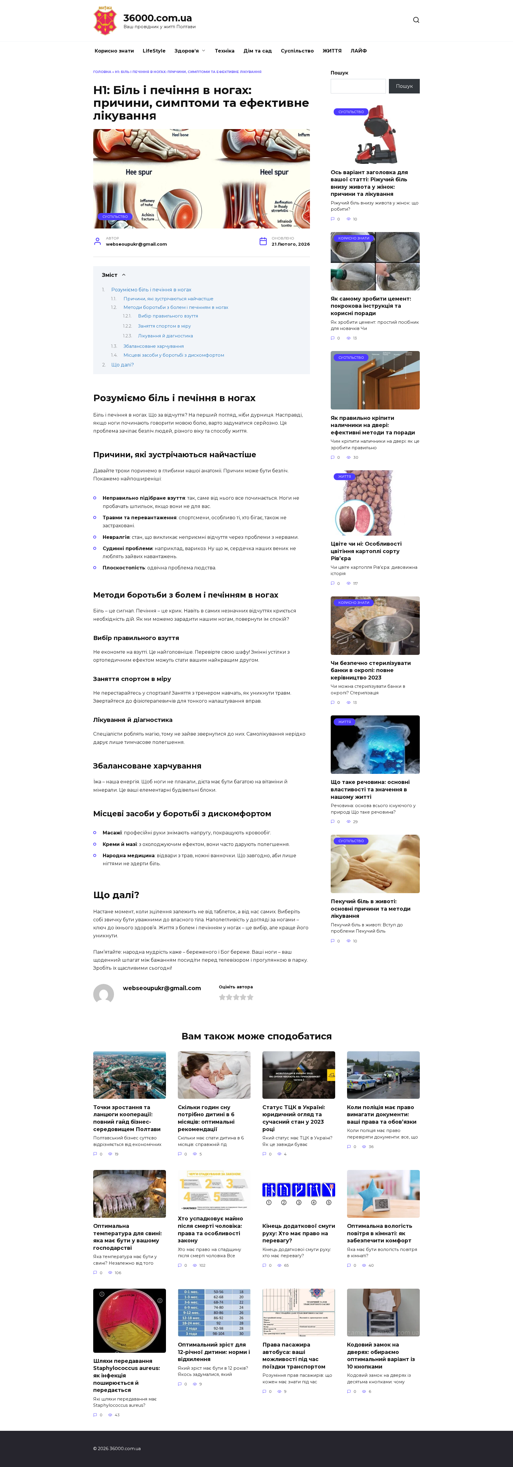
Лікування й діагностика (165, 336)
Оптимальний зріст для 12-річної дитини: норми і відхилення (214, 1351)
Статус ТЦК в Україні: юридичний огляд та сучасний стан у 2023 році (293, 1118)
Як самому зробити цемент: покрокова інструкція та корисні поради (371, 306)
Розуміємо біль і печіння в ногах (151, 290)
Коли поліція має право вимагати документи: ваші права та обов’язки (382, 1114)
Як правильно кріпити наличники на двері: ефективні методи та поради (373, 425)
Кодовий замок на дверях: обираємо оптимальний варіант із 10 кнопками (381, 1355)
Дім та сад (257, 51)
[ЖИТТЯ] (368, 532)
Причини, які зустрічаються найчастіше (168, 298)
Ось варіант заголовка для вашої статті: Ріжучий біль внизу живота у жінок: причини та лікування (369, 183)
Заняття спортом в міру (164, 326)
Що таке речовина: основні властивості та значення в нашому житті (370, 789)
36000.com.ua (158, 18)
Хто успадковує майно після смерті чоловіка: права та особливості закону (210, 1229)
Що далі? (122, 365)
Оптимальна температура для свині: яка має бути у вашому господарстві (127, 1237)
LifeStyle (154, 51)
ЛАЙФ (359, 51)
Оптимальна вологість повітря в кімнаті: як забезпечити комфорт (379, 1233)
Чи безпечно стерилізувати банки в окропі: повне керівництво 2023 (371, 670)
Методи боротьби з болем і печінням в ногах (176, 307)
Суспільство (297, 51)
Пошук (339, 73)
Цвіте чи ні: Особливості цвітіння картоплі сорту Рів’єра (366, 551)
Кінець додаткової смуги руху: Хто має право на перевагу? (298, 1233)
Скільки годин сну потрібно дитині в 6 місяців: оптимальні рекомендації (206, 1118)
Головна (102, 72)
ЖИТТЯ (332, 51)
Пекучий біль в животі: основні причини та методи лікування (371, 908)
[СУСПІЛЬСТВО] (375, 160)
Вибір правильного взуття (168, 316)
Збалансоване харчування (154, 346)
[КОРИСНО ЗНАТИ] (375, 287)
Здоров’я (187, 51)
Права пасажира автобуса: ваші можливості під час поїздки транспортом (293, 1355)
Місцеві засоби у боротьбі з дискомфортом (174, 355)
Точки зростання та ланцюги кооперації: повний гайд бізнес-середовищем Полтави (127, 1118)
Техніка (225, 51)
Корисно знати (114, 51)
